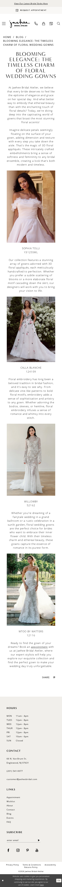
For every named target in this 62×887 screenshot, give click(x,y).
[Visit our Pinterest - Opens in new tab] (27, 850)
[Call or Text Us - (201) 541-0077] (36, 23)
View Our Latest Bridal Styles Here (31, 3)
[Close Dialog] (3, 880)
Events (10, 817)
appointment (39, 646)
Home (7, 37)
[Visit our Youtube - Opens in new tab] (36, 850)
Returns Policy (31, 867)
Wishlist (11, 801)
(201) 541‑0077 (15, 771)
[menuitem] (36, 23)
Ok (59, 880)
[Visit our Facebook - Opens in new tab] (8, 850)
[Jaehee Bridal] (19, 23)
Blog (19, 37)
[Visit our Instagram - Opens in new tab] (18, 850)
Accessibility (50, 864)
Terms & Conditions (32, 864)
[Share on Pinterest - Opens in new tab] (54, 677)
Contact (11, 809)
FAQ (9, 822)
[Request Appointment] (51, 23)
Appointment (13, 797)
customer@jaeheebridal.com (22, 779)
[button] (43, 23)
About (10, 805)
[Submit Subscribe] (39, 840)
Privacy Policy (12, 864)
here (42, 885)
